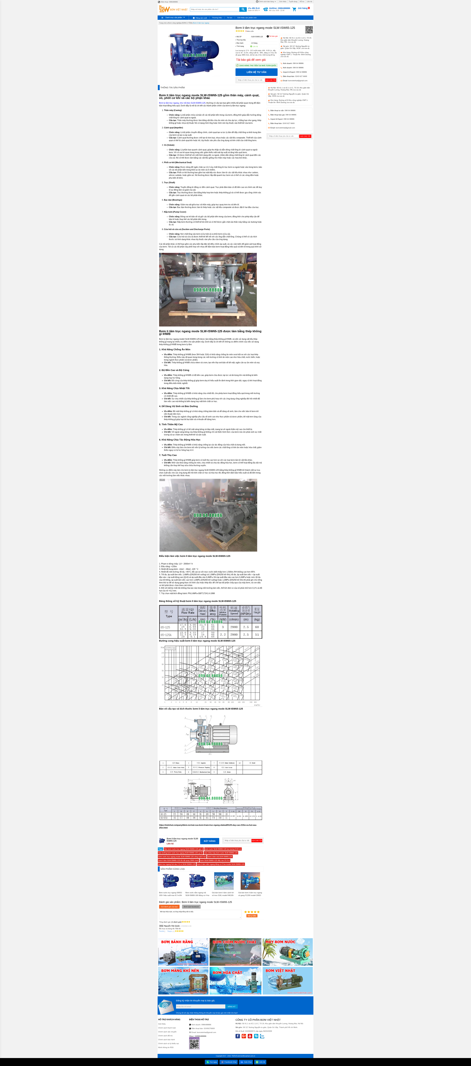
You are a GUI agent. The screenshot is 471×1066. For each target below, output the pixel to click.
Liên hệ (309, 1)
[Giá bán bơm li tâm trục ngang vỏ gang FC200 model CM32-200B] (250, 889)
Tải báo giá (273, 36)
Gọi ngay (213, 1062)
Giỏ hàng (302, 8)
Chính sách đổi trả (165, 1036)
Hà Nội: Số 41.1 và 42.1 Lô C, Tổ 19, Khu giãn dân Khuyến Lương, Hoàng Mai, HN (289, 89)
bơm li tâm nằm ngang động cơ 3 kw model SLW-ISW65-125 (220, 864)
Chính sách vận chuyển (167, 1032)
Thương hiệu (217, 18)
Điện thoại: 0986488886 (169, 2)
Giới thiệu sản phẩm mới (246, 18)
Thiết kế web (236, 1056)
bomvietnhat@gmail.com (297, 81)
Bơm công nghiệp (174, 23)
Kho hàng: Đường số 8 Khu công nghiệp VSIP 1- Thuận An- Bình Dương (296, 54)
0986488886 (206, 1025)
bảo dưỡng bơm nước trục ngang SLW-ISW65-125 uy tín (180, 853)
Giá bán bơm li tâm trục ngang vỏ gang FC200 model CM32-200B (250, 895)
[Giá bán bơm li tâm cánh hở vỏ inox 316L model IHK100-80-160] (224, 889)
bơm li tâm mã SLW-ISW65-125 (220, 857)
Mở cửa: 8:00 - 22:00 (279, 9)
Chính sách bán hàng (266, 1)
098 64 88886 (298, 63)
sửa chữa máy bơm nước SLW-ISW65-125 (221, 853)
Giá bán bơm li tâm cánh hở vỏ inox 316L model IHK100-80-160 (223, 895)
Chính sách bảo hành (166, 1040)
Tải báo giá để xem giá (251, 59)
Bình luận (250, 31)
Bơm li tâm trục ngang (201, 23)
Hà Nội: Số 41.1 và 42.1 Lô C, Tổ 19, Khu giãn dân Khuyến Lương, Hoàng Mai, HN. (296, 40)
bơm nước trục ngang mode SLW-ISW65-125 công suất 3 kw (182, 857)
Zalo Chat (248, 1062)
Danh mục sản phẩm (173, 17)
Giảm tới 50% (254, 9)
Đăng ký (231, 1007)
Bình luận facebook (191, 907)
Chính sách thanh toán (167, 1028)
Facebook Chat (230, 1062)
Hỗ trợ (302, 1)
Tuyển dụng (293, 1)
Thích (169, 931)
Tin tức (229, 18)
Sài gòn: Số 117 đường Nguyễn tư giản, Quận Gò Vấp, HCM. (295, 47)
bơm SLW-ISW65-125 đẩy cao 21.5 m (215, 860)
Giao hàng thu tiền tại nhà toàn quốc (257, 65)
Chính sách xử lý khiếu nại (168, 1043)
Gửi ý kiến (252, 916)
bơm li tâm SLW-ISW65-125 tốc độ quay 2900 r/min (178, 860)
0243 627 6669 (301, 76)
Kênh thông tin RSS (165, 1047)
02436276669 (209, 1028)
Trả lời (161, 931)
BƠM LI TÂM (187, 23)
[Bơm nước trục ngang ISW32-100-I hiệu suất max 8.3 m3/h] (171, 889)
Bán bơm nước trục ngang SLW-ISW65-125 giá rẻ (183, 849)
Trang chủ (162, 23)
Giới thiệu (282, 1)
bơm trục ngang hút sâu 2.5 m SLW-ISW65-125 (176, 864)
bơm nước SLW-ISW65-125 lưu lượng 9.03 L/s (223, 849)
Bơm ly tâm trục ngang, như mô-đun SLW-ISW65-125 (182, 103)
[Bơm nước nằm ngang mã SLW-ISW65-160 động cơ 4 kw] (197, 889)
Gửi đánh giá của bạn (169, 907)
